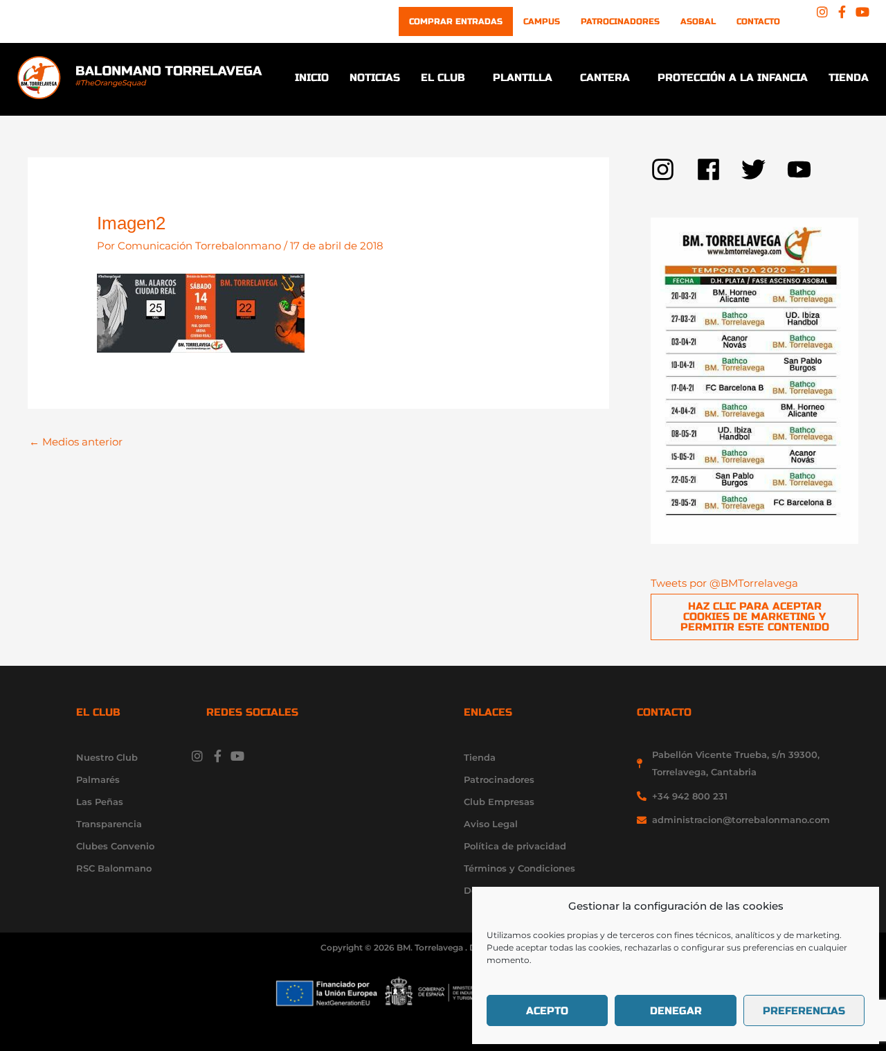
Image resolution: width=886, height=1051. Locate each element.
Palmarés (98, 779)
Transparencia (109, 823)
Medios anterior (76, 441)
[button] (446, 78)
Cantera (605, 77)
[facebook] (719, 169)
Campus (541, 21)
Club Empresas (499, 801)
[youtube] (803, 169)
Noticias (375, 77)
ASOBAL (698, 21)
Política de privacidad (515, 845)
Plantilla (522, 77)
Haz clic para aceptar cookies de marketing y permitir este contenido (754, 616)
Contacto (758, 21)
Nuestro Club (107, 757)
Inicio (312, 77)
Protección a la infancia (733, 77)
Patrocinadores (620, 21)
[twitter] (764, 169)
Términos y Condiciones (519, 868)
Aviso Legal (491, 823)
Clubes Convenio (115, 845)
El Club (443, 77)
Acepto (547, 1011)
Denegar (676, 1011)
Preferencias (804, 1011)
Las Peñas (99, 801)
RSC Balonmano (114, 868)
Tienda (849, 77)
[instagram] (673, 169)
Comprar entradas (456, 21)
